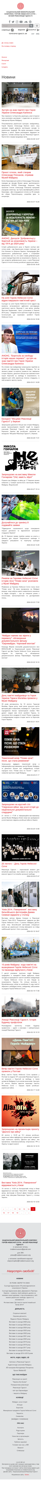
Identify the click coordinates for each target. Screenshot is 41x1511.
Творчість (19, 1413)
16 (4, 1213)
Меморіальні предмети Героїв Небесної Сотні (19, 1410)
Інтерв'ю (5, 67)
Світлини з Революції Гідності (19, 1362)
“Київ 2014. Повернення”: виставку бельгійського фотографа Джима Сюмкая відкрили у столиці (19, 912)
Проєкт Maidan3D (19, 1370)
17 (8, 1213)
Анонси (4, 57)
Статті (4, 63)
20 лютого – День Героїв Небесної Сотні (19, 865)
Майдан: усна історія (19, 1402)
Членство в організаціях (20, 1436)
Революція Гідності (19, 1387)
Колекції (19, 1397)
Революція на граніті (19, 1379)
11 (15, 1209)
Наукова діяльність (19, 1316)
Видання (21, 30)
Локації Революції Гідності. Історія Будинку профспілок (19, 1021)
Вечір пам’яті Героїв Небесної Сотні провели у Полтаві (20, 1070)
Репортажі (5, 60)
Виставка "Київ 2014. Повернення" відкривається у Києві (19, 1183)
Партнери (20, 1433)
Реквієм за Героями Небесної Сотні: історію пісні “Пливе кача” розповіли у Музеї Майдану (20, 581)
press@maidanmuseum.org (20, 1255)
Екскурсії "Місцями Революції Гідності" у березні (16, 420)
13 (24, 1209)
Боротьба (19, 1407)
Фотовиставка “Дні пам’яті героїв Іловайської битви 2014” (20, 1303)
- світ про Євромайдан (20, 1390)
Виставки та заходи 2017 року (19, 1347)
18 (13, 1213)
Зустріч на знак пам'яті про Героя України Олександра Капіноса (18, 111)
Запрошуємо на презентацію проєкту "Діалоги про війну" (20, 1130)
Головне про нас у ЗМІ (20, 1445)
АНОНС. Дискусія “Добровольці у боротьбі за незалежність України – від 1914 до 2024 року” (19, 241)
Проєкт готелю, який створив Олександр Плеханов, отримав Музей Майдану (17, 175)
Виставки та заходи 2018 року (19, 1345)
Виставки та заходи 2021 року (19, 1336)
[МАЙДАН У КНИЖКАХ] (19, 1419)
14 (28, 1209)
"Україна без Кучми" (20, 1382)
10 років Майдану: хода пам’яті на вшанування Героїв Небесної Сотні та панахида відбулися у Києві (19, 967)
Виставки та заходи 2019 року (19, 1342)
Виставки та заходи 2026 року (19, 1322)
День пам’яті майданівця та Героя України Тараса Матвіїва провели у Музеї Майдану (19, 698)
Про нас (20, 1423)
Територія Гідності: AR (18, 34)
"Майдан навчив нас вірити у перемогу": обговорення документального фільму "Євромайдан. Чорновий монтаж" (18, 639)
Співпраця (20, 1450)
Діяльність (19, 1309)
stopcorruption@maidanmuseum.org (20, 1261)
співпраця (6, 30)
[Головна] (20, 6)
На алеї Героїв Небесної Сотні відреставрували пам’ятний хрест (19, 299)
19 (17, 1213)
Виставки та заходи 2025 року (19, 1324)
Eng (37, 34)
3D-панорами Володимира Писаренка (19, 1367)
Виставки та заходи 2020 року (19, 1339)
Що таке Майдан (20, 1374)
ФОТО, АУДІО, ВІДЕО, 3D (19, 1357)
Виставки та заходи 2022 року (19, 1333)
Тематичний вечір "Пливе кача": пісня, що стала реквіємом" (18, 759)
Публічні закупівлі (20, 1442)
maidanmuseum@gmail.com (20, 1249)
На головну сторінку (9, 46)
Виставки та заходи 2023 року (19, 1330)
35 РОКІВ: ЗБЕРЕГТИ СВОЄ (20, 1283)
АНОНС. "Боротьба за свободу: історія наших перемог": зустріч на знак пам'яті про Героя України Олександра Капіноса (19, 359)
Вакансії (20, 1447)
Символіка (19, 1416)
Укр (32, 34)
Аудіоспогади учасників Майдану (19, 1365)
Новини (19, 1278)
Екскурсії (32, 30)
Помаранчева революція (20, 1385)
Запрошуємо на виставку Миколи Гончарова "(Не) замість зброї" (19, 475)
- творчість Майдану (20, 1393)
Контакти (20, 1427)
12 (19, 1209)
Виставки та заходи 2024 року (19, 1327)
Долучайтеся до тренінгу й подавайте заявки (15, 523)
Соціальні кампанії (19, 1313)
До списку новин (7, 43)
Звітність (20, 1439)
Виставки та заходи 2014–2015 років (20, 1353)
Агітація (19, 1405)
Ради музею (20, 1430)
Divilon (27, 1474)
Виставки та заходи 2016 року (19, 1350)
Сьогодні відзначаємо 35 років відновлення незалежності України (19, 1287)
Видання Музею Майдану (19, 1319)
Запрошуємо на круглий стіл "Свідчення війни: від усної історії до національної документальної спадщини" (20, 808)
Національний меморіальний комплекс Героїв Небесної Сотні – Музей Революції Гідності (20, 14)
